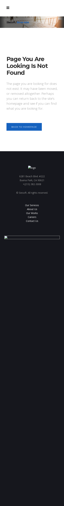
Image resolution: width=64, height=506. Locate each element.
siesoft (10, 22)
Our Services (32, 205)
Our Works (32, 213)
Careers (32, 217)
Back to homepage (24, 127)
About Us (32, 209)
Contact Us (32, 221)
